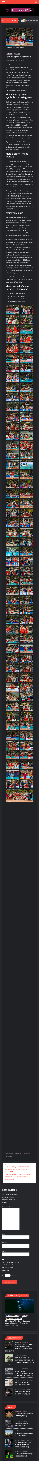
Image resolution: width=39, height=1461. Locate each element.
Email (4, 1243)
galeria (26, 1153)
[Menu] (3, 2)
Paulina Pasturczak (20, 1380)
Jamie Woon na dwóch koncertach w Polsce (22, 1392)
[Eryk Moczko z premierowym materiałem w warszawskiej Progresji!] (9, 1371)
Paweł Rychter (9, 1327)
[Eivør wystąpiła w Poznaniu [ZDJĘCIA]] (9, 1423)
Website (5, 1251)
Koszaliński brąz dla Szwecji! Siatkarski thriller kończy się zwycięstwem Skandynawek (18, 1169)
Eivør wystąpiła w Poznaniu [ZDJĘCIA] (21, 1424)
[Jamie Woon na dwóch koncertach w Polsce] (9, 1392)
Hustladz (17, 1342)
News (18, 53)
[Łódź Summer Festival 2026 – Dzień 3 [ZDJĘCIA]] (9, 1414)
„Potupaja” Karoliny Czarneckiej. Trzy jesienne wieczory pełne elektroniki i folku (19, 1361)
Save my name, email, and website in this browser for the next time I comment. (10, 1266)
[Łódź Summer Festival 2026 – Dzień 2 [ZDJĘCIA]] (9, 1433)
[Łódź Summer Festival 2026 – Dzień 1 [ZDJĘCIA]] (9, 1454)
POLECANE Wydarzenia (23, 1320)
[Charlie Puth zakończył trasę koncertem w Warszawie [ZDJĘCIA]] (9, 1443)
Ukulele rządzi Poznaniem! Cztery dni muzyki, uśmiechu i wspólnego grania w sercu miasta (19, 1177)
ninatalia (17, 1355)
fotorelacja (18, 1153)
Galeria (10, 53)
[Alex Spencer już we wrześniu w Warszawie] (9, 1382)
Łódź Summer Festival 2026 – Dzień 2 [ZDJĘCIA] (24, 1434)
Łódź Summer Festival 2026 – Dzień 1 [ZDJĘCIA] (24, 1455)
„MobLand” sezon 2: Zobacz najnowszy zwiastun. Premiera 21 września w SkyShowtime (19, 1347)
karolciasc (17, 1421)
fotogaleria (9, 1153)
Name (4, 1234)
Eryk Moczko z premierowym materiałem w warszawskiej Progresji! (24, 1373)
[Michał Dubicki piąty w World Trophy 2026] (19, 1308)
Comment (6, 1207)
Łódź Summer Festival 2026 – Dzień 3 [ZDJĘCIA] (24, 1414)
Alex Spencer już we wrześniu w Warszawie (22, 20)
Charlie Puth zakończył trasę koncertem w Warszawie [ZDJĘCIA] (23, 1444)
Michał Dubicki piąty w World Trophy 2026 (19, 1323)
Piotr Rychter (10, 60)
